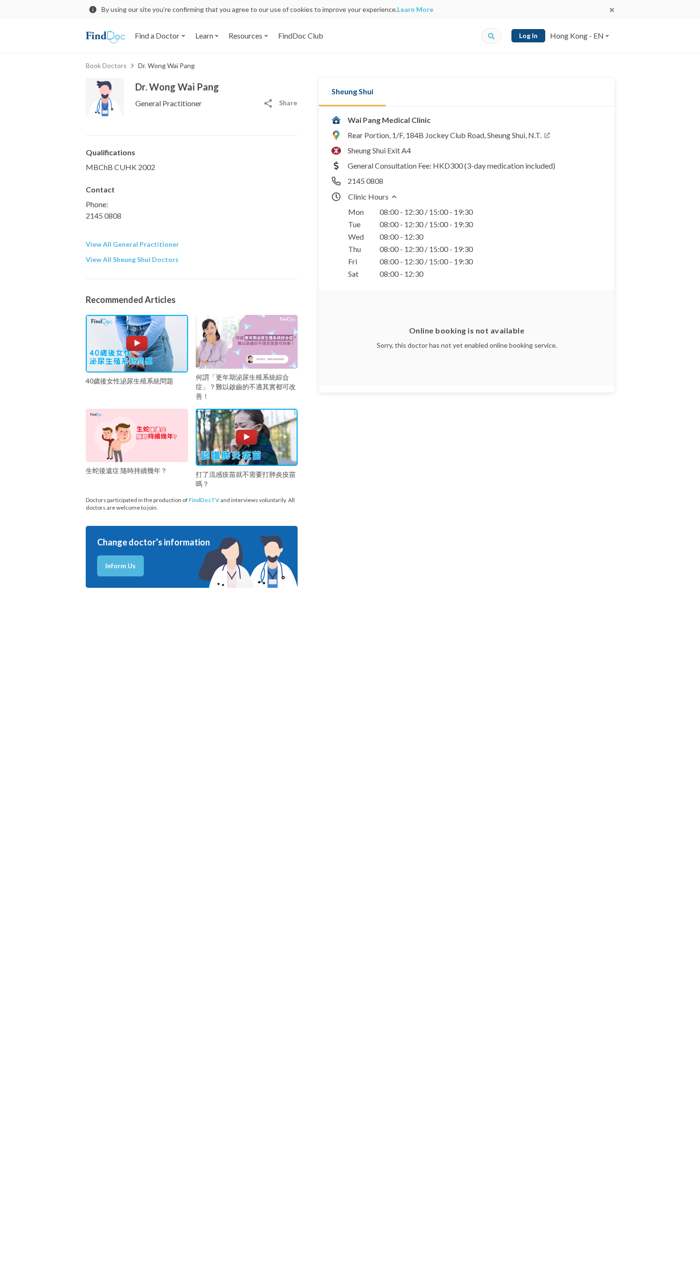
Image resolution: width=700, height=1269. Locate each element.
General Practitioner (168, 103)
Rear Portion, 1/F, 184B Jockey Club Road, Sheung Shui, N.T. (444, 135)
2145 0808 (103, 215)
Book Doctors (106, 65)
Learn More (415, 9)
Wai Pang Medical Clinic (389, 119)
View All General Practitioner (132, 244)
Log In (528, 35)
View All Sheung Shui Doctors (132, 259)
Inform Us (120, 566)
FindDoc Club (300, 35)
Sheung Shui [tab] (352, 91)
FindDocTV (204, 500)
